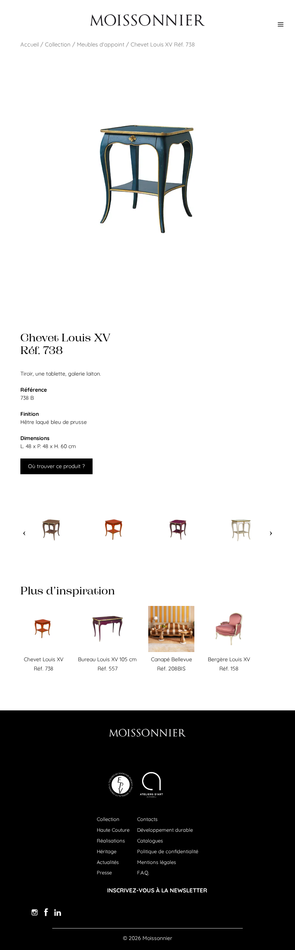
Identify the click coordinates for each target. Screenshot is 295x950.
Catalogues (150, 840)
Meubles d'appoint (100, 44)
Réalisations (111, 840)
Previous (24, 530)
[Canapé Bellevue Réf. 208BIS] (171, 650)
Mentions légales (156, 862)
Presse (104, 872)
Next (271, 530)
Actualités (108, 862)
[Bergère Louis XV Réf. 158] (229, 650)
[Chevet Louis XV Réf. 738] (43, 650)
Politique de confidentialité (167, 851)
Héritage (106, 851)
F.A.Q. (143, 872)
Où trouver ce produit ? (56, 466)
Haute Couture (113, 830)
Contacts (147, 819)
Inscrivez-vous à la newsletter (157, 890)
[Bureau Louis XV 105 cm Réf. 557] (108, 650)
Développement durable (165, 830)
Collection (58, 44)
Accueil (29, 44)
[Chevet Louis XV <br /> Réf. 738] (54, 530)
